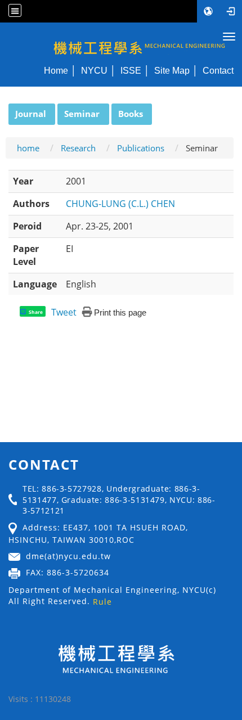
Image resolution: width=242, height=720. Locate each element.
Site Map (172, 70)
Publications (140, 148)
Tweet (64, 312)
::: (3, 110)
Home (56, 70)
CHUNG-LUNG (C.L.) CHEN (120, 203)
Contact (218, 70)
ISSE (130, 70)
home (28, 148)
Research (78, 148)
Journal (30, 113)
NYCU (94, 70)
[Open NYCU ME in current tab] (121, 41)
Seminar (82, 113)
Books (130, 113)
